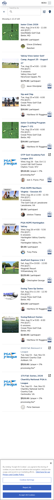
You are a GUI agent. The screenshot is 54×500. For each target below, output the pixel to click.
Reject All (27, 487)
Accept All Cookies (27, 495)
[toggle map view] (50, 12)
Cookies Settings (27, 480)
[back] (4, 11)
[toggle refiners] (44, 12)
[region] (27, 479)
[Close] (51, 463)
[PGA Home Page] (4, 3)
